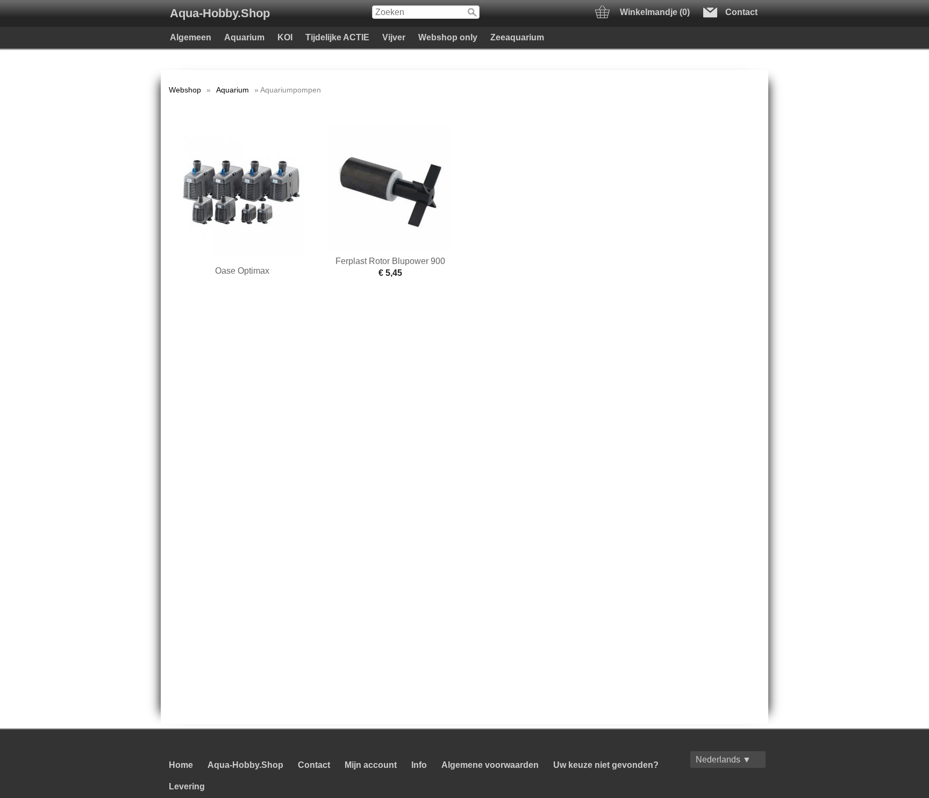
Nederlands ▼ (723, 759)
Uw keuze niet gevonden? (606, 765)
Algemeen (190, 37)
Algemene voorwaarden (490, 765)
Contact (314, 765)
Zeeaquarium (517, 37)
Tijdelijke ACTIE (337, 37)
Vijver (393, 37)
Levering (187, 786)
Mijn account (371, 765)
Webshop (185, 90)
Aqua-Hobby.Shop (220, 13)
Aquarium (244, 37)
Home (181, 765)
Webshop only (447, 37)
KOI (284, 37)
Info (419, 765)
